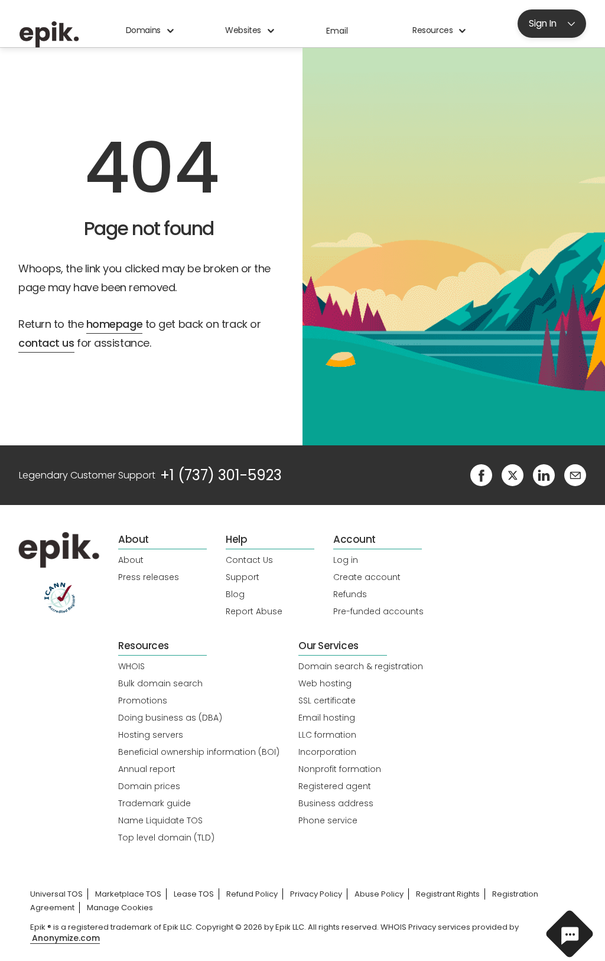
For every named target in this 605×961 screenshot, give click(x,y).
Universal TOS (56, 894)
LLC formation (327, 735)
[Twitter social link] (512, 474)
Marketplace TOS (128, 894)
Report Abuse (254, 611)
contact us (46, 342)
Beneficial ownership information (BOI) (198, 752)
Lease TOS (194, 894)
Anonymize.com (66, 938)
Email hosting (326, 718)
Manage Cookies (120, 907)
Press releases (148, 577)
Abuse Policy (379, 894)
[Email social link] (575, 474)
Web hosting (325, 683)
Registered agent (334, 786)
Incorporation (327, 752)
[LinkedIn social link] (544, 474)
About (131, 560)
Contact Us (249, 560)
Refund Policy (252, 894)
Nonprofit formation (339, 769)
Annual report (146, 769)
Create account (367, 577)
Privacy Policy (316, 894)
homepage (114, 324)
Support (242, 577)
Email (337, 31)
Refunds (350, 594)
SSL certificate (327, 700)
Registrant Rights (448, 894)
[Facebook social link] (481, 474)
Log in (345, 560)
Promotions (142, 700)
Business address (335, 803)
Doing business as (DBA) (170, 718)
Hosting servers (150, 735)
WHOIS (131, 666)
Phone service (327, 820)
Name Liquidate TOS (160, 820)
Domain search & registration (360, 666)
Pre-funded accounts (378, 611)
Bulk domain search (160, 683)
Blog (235, 594)
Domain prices (149, 786)
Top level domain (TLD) (166, 837)
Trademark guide (154, 803)
